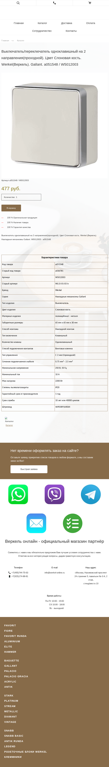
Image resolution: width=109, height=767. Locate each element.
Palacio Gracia (16, 676)
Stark (8, 695)
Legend (9, 746)
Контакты (71, 30)
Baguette (11, 660)
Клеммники (13, 757)
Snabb (9, 730)
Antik (8, 687)
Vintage (10, 722)
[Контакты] (54, 3)
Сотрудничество (42, 30)
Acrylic (10, 681)
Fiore (8, 631)
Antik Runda (13, 741)
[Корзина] (91, 3)
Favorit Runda (15, 636)
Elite (8, 646)
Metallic (11, 711)
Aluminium (12, 641)
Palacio (10, 671)
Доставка (66, 23)
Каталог (42, 23)
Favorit (10, 625)
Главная (19, 23)
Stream (10, 706)
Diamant (10, 716)
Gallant (10, 666)
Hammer (10, 652)
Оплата (90, 23)
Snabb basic (13, 736)
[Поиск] (18, 3)
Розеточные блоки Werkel (25, 751)
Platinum (11, 701)
